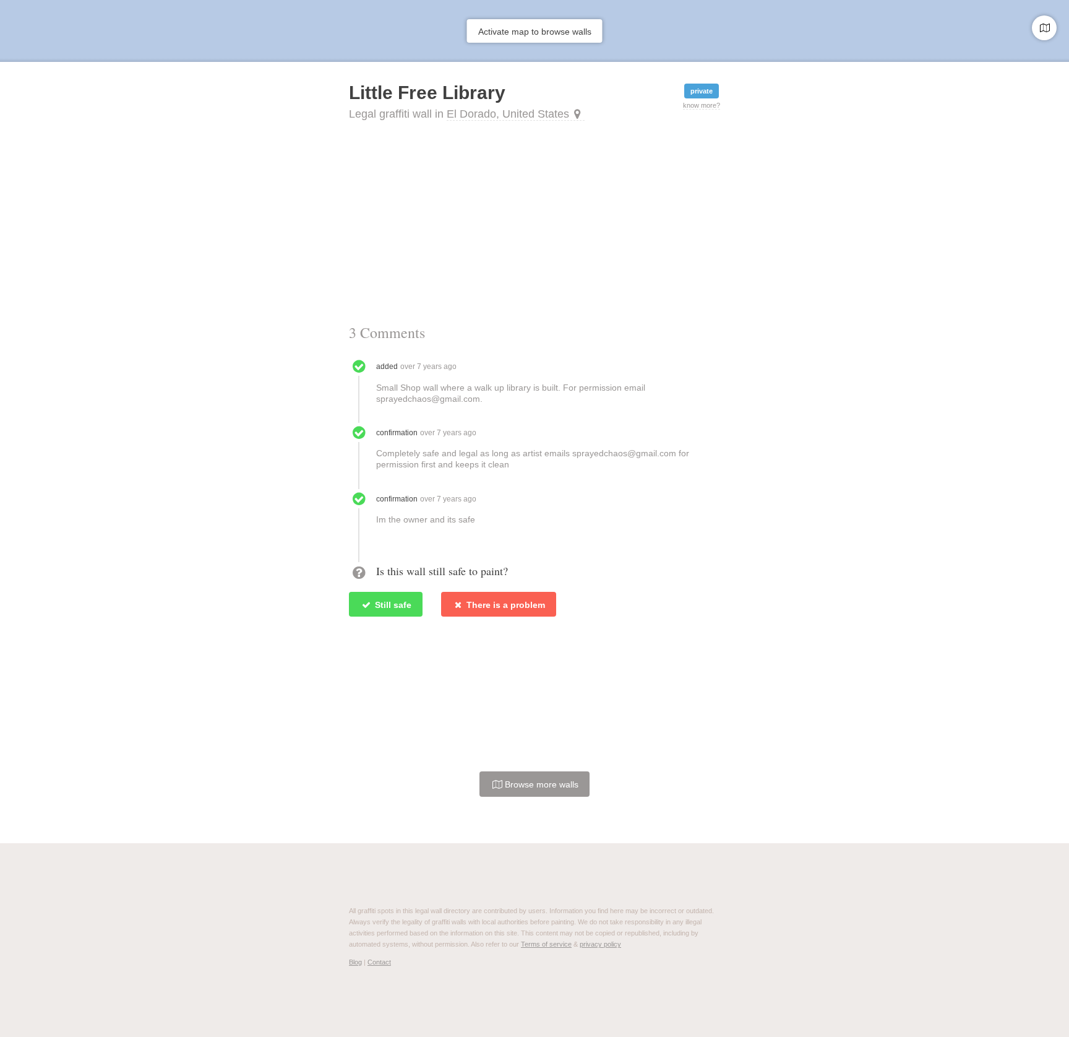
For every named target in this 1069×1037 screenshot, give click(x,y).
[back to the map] (1044, 27)
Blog (355, 962)
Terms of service (546, 944)
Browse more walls (540, 784)
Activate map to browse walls (534, 32)
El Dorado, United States (508, 114)
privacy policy (600, 944)
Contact (379, 962)
